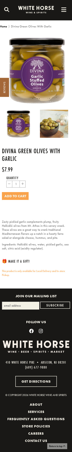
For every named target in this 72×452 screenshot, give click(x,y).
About (36, 404)
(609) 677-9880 (36, 367)
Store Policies (36, 426)
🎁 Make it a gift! (16, 261)
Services (36, 412)
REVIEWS (4, 87)
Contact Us (36, 440)
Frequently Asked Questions (36, 419)
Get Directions (36, 381)
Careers (36, 433)
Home (3, 26)
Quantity (12, 177)
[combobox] (6, 10)
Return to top (56, 446)
